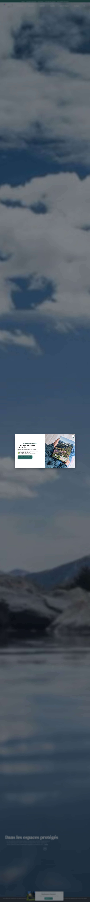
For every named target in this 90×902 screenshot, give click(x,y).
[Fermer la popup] (73, 436)
